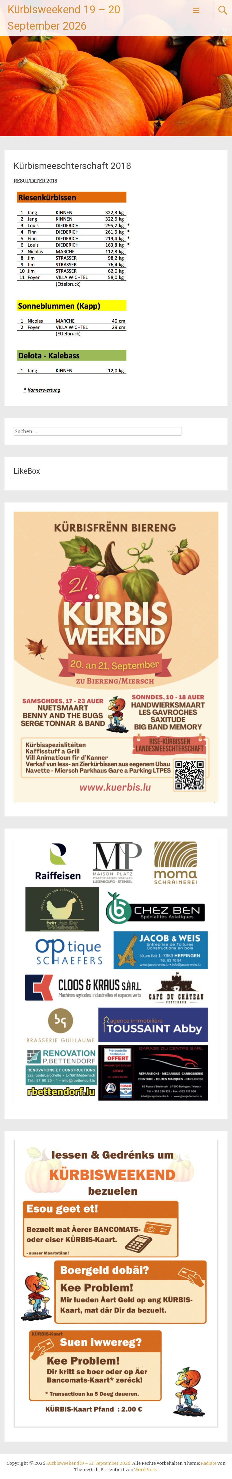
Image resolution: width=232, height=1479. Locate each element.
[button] (74, 293)
